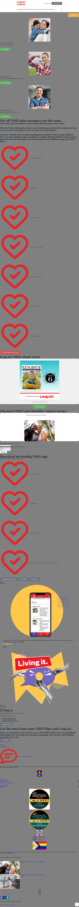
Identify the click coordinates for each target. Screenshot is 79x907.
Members (42, 9)
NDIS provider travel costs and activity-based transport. (32, 874)
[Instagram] (4, 897)
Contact (52, 9)
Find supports (26, 9)
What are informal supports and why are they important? (36, 415)
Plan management (20, 9)
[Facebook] (1, 897)
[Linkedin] (7, 897)
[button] (1, 644)
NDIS (31, 9)
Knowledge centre (36, 9)
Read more (22, 862)
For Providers (47, 9)
